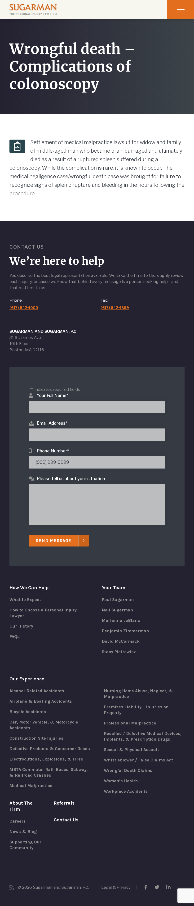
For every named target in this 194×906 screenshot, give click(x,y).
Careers (17, 821)
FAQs (14, 636)
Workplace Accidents (126, 791)
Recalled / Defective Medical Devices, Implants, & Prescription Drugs (142, 736)
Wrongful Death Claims (128, 770)
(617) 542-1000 (23, 307)
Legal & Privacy (116, 887)
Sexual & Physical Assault (131, 749)
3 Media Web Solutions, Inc (11, 887)
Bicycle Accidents (27, 711)
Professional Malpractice (130, 723)
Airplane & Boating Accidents (40, 701)
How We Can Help (28, 587)
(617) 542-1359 (115, 307)
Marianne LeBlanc (121, 620)
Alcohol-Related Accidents (36, 690)
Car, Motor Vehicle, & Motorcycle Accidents (43, 724)
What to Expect (25, 599)
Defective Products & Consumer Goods (49, 748)
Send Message (53, 540)
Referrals (64, 803)
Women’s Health (121, 780)
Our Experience (26, 679)
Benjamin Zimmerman (125, 630)
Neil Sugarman (117, 610)
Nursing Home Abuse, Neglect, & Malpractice (138, 693)
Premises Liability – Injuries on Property (136, 709)
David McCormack (121, 641)
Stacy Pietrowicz (119, 651)
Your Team (113, 587)
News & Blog (23, 831)
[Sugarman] (33, 9)
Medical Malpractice (30, 785)
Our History (21, 626)
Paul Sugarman (118, 599)
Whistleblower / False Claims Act (138, 760)
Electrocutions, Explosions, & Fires (46, 759)
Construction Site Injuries (36, 738)
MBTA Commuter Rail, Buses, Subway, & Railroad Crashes (48, 772)
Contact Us (66, 820)
